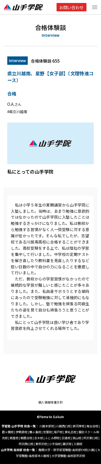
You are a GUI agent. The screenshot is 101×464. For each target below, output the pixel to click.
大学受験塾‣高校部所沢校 (68, 455)
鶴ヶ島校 (35, 432)
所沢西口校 (26, 444)
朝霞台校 (26, 438)
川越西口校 (63, 426)
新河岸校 (79, 426)
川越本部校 (46, 426)
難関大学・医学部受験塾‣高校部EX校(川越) (67, 450)
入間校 (78, 444)
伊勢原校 (21, 432)
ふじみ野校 (52, 438)
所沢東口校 (90, 438)
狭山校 (76, 438)
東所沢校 (41, 444)
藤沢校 (67, 444)
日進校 (66, 438)
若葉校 (47, 432)
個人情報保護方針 (50, 402)
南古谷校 (92, 426)
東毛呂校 (70, 432)
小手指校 (55, 444)
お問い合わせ (71, 7)
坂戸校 (58, 432)
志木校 (38, 438)
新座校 (14, 438)
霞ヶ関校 (8, 432)
